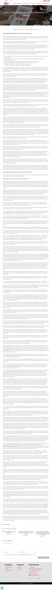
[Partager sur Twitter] (26, 524)
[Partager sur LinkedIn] (35, 524)
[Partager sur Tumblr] (45, 524)
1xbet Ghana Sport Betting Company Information (9, 532)
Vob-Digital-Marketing (30, 583)
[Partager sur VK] (40, 524)
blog (29, 29)
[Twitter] (30, 578)
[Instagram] (36, 578)
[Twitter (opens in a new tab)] (44, 1)
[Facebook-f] (33, 578)
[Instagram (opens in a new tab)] (47, 1)
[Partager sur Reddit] (43, 524)
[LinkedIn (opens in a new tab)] (48, 1)
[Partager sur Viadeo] (48, 524)
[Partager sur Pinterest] (33, 524)
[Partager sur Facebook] (28, 524)
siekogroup (17, 29)
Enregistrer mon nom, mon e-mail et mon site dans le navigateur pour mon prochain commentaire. (20, 554)
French (7, 0)
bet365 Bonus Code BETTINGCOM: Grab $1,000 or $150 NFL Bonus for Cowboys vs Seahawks (26, 532)
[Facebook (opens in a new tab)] (46, 1)
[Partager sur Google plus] (30, 524)
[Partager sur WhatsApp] (50, 524)
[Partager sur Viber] (38, 524)
